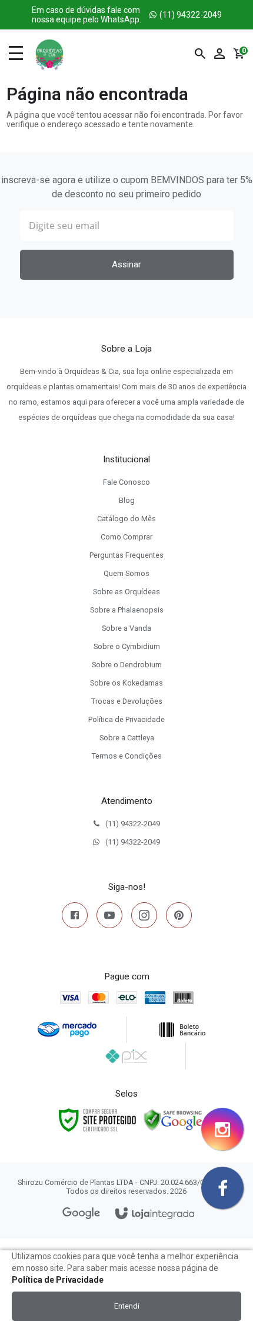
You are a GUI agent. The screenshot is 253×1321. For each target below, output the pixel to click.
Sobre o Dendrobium (127, 664)
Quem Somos (126, 573)
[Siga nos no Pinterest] (179, 918)
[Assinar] (127, 265)
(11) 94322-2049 (127, 14)
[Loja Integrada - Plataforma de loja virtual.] (154, 1214)
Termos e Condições (127, 755)
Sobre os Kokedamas (126, 682)
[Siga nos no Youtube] (109, 918)
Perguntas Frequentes (126, 555)
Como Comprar (126, 536)
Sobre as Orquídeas (126, 591)
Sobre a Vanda (126, 628)
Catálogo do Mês (126, 518)
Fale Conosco (126, 482)
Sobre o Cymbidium (127, 646)
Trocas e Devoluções (126, 701)
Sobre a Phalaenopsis (127, 609)
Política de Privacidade (126, 719)
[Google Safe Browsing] (173, 1119)
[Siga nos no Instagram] (144, 918)
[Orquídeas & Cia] (49, 53)
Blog (127, 500)
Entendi (126, 1306)
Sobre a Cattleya (126, 737)
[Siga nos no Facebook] (74, 918)
